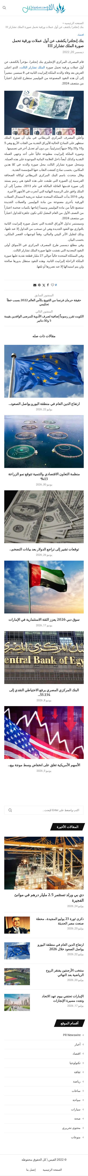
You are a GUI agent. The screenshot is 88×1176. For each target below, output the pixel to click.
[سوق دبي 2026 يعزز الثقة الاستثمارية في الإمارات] (44, 587)
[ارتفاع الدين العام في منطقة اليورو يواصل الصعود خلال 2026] (44, 371)
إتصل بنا (31, 1169)
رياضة (77, 1081)
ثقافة (77, 1072)
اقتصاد (77, 1053)
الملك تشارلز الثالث (32, 67)
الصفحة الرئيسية (52, 1169)
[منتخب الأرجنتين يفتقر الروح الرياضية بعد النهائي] (17, 976)
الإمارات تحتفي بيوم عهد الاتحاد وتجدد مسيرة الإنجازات (63, 998)
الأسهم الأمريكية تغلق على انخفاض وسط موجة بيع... (44, 765)
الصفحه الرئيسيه (74, 23)
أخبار (78, 1044)
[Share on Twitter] (43, 285)
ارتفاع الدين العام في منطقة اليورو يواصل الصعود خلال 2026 (61, 947)
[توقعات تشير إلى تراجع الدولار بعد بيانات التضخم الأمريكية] (44, 516)
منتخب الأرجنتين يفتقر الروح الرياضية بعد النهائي (65, 972)
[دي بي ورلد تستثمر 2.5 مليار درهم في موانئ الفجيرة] (44, 863)
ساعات (76, 1091)
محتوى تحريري (71, 1128)
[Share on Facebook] (48, 285)
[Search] (4, 8)
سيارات (76, 1109)
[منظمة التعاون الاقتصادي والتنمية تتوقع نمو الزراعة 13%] (44, 441)
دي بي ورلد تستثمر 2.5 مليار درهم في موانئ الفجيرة (49, 897)
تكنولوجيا (75, 1063)
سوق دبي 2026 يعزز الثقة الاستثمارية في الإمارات (44, 619)
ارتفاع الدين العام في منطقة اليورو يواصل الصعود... (44, 404)
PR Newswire (72, 1035)
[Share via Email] (34, 285)
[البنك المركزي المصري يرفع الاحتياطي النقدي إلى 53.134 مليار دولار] (44, 657)
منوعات (76, 1137)
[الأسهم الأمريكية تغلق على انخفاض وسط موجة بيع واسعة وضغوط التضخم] (44, 732)
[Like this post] (52, 285)
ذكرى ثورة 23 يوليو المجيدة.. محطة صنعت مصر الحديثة (60, 921)
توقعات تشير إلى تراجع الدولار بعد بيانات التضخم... (44, 549)
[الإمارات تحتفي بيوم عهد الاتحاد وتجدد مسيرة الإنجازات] (17, 1002)
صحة (77, 1118)
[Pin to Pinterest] (39, 285)
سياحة (77, 1100)
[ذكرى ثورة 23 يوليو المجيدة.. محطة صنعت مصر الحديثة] (17, 925)
